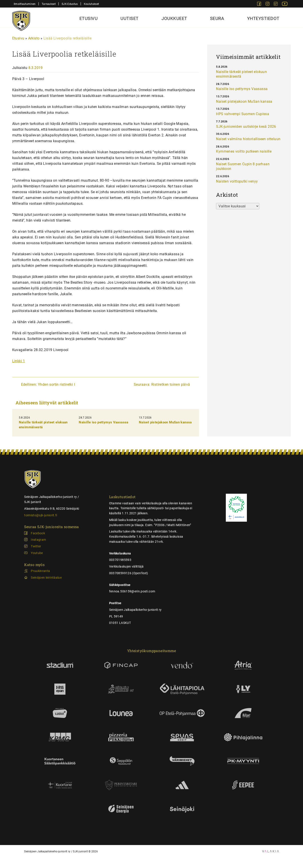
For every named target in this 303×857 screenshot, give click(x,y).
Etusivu (88, 18)
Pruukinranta (40, 571)
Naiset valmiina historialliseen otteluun (248, 139)
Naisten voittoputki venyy (237, 181)
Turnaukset (49, 4)
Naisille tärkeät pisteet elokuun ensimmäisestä (241, 74)
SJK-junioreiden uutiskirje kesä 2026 (246, 126)
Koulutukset (91, 4)
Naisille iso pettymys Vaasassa (103, 422)
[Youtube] (284, 4)
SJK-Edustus (70, 4)
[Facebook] (259, 4)
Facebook (38, 533)
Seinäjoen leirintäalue (46, 577)
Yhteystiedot (263, 18)
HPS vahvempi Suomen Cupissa (242, 114)
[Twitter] (276, 4)
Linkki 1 (18, 361)
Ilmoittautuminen (25, 4)
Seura (217, 18)
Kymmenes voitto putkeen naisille (244, 151)
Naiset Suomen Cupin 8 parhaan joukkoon (243, 166)
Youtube (37, 553)
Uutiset (129, 18)
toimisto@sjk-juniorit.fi (40, 515)
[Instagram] (268, 4)
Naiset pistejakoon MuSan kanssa (165, 422)
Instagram (38, 539)
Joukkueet (174, 18)
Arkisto (34, 38)
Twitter (36, 546)
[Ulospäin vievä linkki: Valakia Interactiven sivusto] (270, 851)
